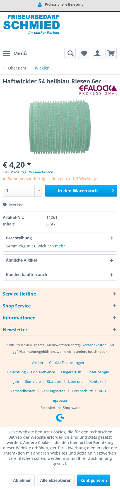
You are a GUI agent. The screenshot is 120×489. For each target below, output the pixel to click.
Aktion (37, 362)
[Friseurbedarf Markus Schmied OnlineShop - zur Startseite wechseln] (31, 29)
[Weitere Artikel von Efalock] (98, 90)
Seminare (33, 381)
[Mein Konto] (97, 53)
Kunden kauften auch (26, 274)
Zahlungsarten (54, 390)
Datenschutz (82, 390)
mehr (60, 246)
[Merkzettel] (83, 53)
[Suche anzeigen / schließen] (70, 53)
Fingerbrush (71, 371)
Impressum (60, 400)
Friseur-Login (98, 371)
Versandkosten (94, 344)
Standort (54, 381)
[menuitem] (15, 53)
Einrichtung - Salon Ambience (31, 371)
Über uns (75, 381)
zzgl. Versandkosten (37, 172)
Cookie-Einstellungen (66, 362)
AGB (102, 390)
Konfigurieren (93, 480)
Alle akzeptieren (55, 480)
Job (16, 381)
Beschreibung (19, 237)
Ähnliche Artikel (21, 260)
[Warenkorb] (111, 53)
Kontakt (96, 381)
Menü (20, 53)
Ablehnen (22, 480)
